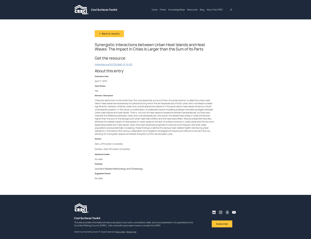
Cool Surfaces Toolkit (104, 10)
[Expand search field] (231, 9)
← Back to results (109, 33)
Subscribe (222, 223)
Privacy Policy (120, 232)
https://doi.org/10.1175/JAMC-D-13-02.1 (113, 64)
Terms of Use (131, 232)
